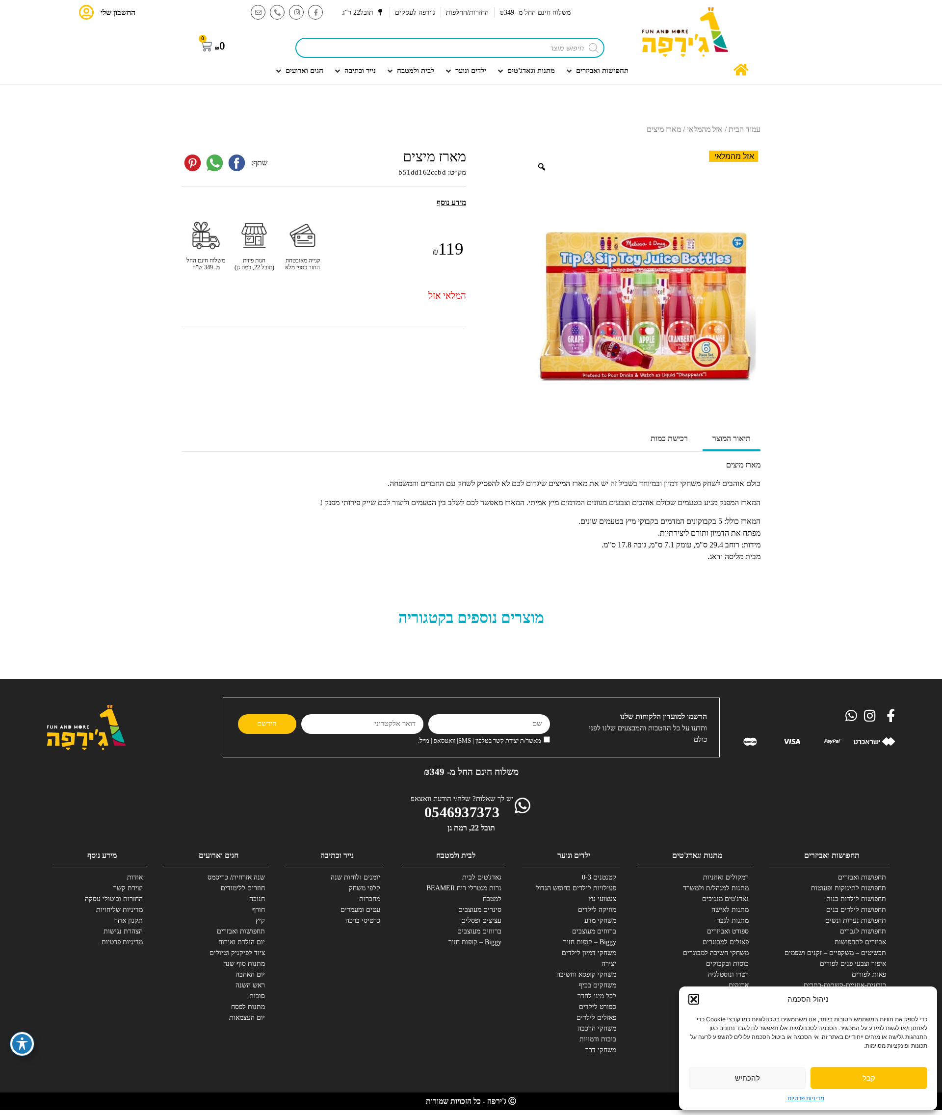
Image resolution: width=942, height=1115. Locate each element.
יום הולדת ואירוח (241, 942)
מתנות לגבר (733, 920)
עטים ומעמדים (360, 909)
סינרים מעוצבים (479, 909)
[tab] (731, 439)
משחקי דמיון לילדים (589, 953)
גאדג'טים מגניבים (725, 899)
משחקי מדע (600, 920)
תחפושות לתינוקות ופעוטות (849, 888)
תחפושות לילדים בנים (856, 909)
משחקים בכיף (597, 985)
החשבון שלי (118, 12)
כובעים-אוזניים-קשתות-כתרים (849, 985)
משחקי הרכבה (596, 1028)
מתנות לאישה (730, 909)
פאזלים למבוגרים (726, 942)
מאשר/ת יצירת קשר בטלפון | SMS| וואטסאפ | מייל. (479, 740)
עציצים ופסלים (481, 920)
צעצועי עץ (602, 899)
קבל (869, 1078)
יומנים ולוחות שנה (355, 877)
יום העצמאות (247, 1017)
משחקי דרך (600, 1050)
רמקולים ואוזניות (726, 877)
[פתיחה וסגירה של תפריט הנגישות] (22, 1044)
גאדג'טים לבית (481, 877)
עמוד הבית (744, 129)
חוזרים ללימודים (243, 888)
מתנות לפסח (248, 1007)
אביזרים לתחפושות (860, 942)
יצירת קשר (128, 888)
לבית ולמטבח (455, 855)
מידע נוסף (102, 855)
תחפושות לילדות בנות (856, 899)
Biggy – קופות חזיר (589, 942)
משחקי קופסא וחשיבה (586, 974)
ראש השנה (250, 985)
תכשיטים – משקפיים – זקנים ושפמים (849, 953)
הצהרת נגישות (123, 931)
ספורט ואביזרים (728, 931)
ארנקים (739, 985)
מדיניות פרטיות (805, 1098)
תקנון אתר (128, 920)
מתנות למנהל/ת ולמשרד (716, 888)
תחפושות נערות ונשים (855, 920)
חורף (258, 909)
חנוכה (257, 899)
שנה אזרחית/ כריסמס (236, 877)
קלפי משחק (364, 888)
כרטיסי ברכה (362, 920)
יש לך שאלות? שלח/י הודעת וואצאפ (462, 799)
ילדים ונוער (573, 855)
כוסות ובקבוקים (727, 963)
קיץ (260, 920)
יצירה (609, 963)
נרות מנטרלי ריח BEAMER (465, 888)
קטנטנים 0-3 (599, 877)
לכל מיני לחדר (596, 996)
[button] (694, 999)
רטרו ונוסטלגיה (728, 974)
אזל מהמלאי (705, 129)
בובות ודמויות (597, 1039)
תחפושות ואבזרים (862, 877)
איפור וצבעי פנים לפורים (853, 963)
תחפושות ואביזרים (832, 855)
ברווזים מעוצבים (594, 931)
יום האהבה (250, 974)
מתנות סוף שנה (244, 963)
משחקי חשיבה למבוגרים (716, 953)
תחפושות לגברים (863, 931)
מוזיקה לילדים (597, 909)
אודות (135, 877)
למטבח (492, 899)
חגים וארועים (218, 855)
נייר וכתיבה (337, 855)
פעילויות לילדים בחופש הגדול (580, 888)
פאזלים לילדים (596, 1017)
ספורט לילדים (597, 1007)
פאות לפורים (869, 974)
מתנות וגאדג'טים (697, 855)
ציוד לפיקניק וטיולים (237, 953)
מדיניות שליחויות (119, 909)
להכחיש (747, 1078)
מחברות (369, 899)
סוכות (257, 996)
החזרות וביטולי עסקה (114, 899)
